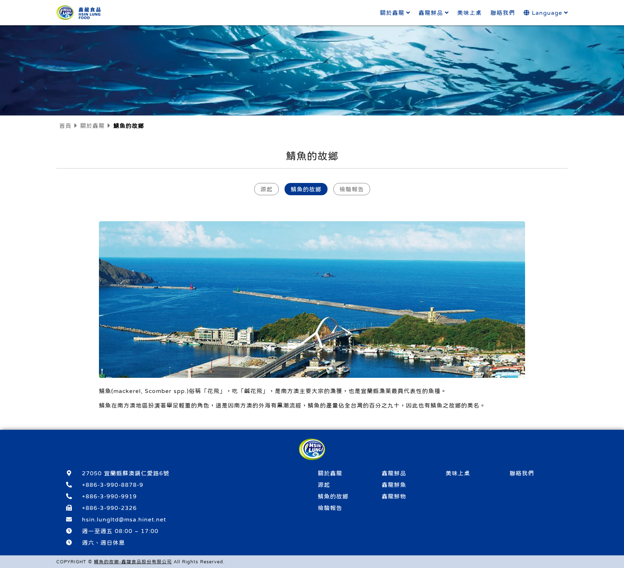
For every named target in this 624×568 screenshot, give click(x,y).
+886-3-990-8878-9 (112, 485)
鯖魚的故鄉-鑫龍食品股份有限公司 (133, 561)
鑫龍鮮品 (431, 13)
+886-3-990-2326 (109, 508)
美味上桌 (469, 13)
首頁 (65, 125)
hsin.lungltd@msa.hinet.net (124, 519)
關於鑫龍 (392, 13)
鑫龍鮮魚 (394, 485)
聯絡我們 (502, 13)
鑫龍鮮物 (394, 496)
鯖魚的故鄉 (306, 189)
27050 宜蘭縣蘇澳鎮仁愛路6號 (125, 473)
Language (546, 13)
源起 (266, 189)
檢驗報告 (351, 189)
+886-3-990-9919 (109, 496)
